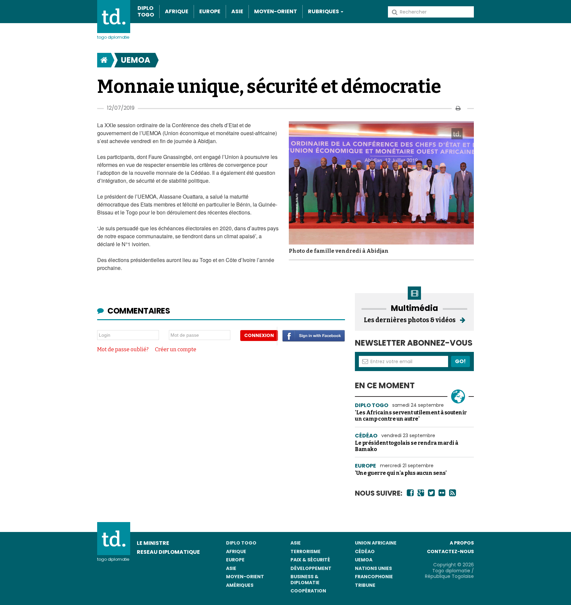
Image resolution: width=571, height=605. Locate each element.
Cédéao (365, 551)
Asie (237, 11)
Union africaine (376, 543)
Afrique (176, 11)
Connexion (259, 335)
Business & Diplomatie (305, 579)
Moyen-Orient (275, 11)
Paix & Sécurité (310, 559)
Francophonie (374, 576)
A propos (462, 543)
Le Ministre (153, 543)
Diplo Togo (145, 11)
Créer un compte (175, 349)
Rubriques (324, 11)
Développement (310, 568)
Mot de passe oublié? (123, 349)
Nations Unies (373, 568)
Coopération (308, 590)
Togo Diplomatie (113, 37)
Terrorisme (305, 551)
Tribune (365, 585)
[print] (458, 108)
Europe (209, 11)
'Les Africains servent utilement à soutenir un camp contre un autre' (411, 415)
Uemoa (135, 60)
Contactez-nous (450, 551)
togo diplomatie (113, 559)
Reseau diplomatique (168, 552)
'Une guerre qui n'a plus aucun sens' (400, 473)
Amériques (239, 585)
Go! (460, 361)
